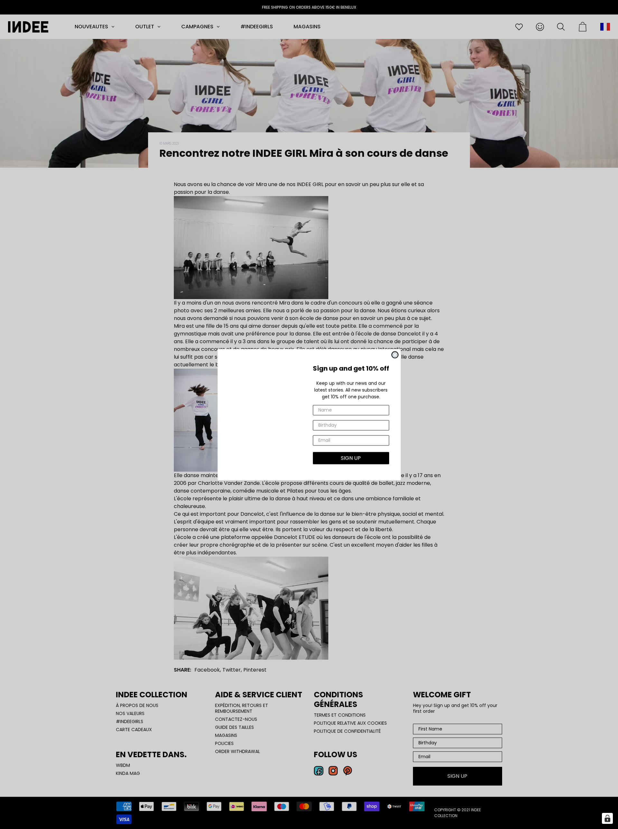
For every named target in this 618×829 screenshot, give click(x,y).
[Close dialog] (395, 355)
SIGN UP (351, 458)
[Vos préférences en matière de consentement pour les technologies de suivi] (607, 818)
